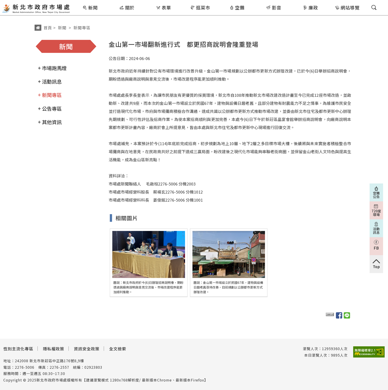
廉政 (313, 7)
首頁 (48, 27)
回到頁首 (376, 264)
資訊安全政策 (86, 348)
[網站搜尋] (374, 7)
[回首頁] (36, 8)
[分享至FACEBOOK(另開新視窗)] (339, 315)
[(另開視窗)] (369, 352)
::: (73, 3)
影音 (276, 7)
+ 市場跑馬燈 (52, 67)
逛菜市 (203, 7)
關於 (129, 7)
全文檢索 (117, 348)
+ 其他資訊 (50, 121)
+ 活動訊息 (50, 81)
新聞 (93, 7)
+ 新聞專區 (50, 94)
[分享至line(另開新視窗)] (347, 315)
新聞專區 (81, 27)
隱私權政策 (53, 348)
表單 (166, 7)
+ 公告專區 (50, 108)
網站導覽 (350, 7)
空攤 (240, 7)
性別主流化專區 (18, 348)
